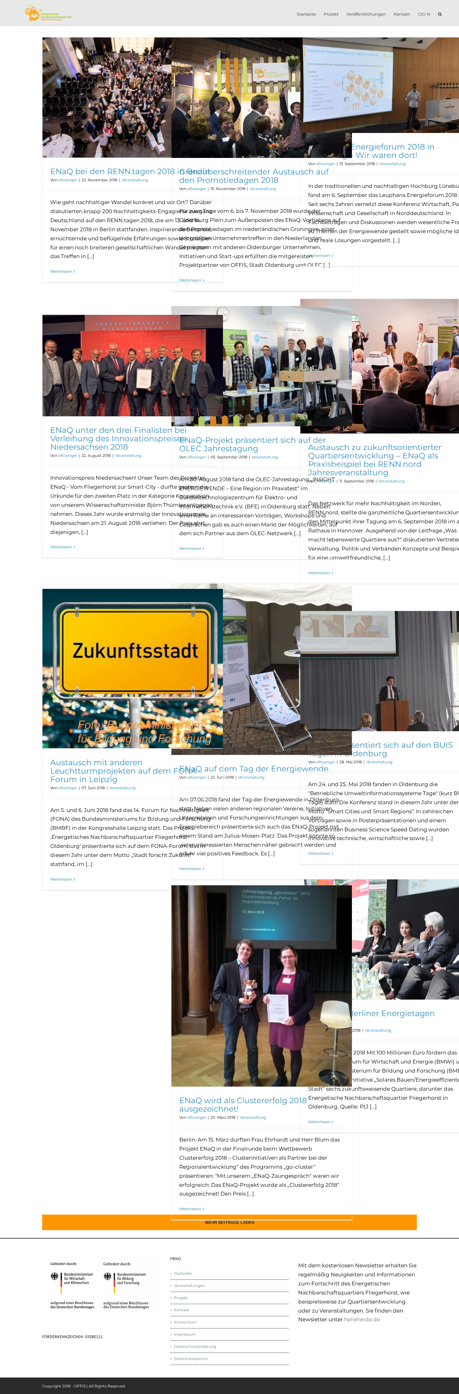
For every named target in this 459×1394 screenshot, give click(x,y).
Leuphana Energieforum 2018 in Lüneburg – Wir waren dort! (371, 151)
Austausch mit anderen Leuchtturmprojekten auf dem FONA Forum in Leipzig (123, 771)
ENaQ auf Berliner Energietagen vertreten (371, 1017)
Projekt (181, 1297)
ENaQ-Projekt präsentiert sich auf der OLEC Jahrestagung (252, 444)
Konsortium (185, 1322)
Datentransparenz (191, 1358)
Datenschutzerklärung (195, 1346)
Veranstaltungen (189, 1285)
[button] (440, 13)
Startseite (183, 1273)
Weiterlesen (61, 271)
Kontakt (181, 1310)
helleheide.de (362, 1319)
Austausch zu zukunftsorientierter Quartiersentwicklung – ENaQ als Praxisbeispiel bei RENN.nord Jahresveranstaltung (375, 460)
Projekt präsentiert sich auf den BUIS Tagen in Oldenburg (380, 749)
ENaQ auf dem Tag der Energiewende (253, 768)
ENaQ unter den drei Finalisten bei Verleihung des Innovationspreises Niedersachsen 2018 (118, 438)
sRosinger (67, 180)
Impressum (185, 1334)
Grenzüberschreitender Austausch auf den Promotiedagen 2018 (253, 176)
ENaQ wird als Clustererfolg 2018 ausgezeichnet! (243, 1104)
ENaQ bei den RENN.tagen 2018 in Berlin (130, 171)
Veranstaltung (135, 180)
